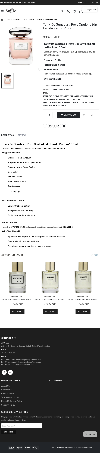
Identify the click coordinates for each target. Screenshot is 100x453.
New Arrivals (16, 297)
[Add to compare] (91, 115)
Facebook (45, 126)
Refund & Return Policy (11, 401)
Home (2, 20)
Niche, (64, 99)
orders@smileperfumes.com (21, 360)
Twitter (50, 126)
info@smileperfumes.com (17, 364)
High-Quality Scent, (52, 99)
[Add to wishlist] (84, 115)
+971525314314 (8, 353)
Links (80, 2)
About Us (5, 386)
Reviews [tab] (22, 135)
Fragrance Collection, (82, 96)
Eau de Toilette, (63, 96)
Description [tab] (7, 135)
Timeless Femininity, (71, 102)
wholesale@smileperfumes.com (21, 362)
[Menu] (2, 11)
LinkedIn (54, 126)
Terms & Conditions (10, 397)
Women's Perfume (58, 106)
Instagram (10, 372)
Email (64, 126)
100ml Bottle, (49, 96)
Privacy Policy (7, 393)
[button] (92, 255)
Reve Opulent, (73, 99)
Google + (59, 126)
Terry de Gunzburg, (52, 102)
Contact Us (6, 390)
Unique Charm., (88, 102)
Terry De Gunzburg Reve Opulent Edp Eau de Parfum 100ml (70, 26)
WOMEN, (46, 106)
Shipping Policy (8, 405)
